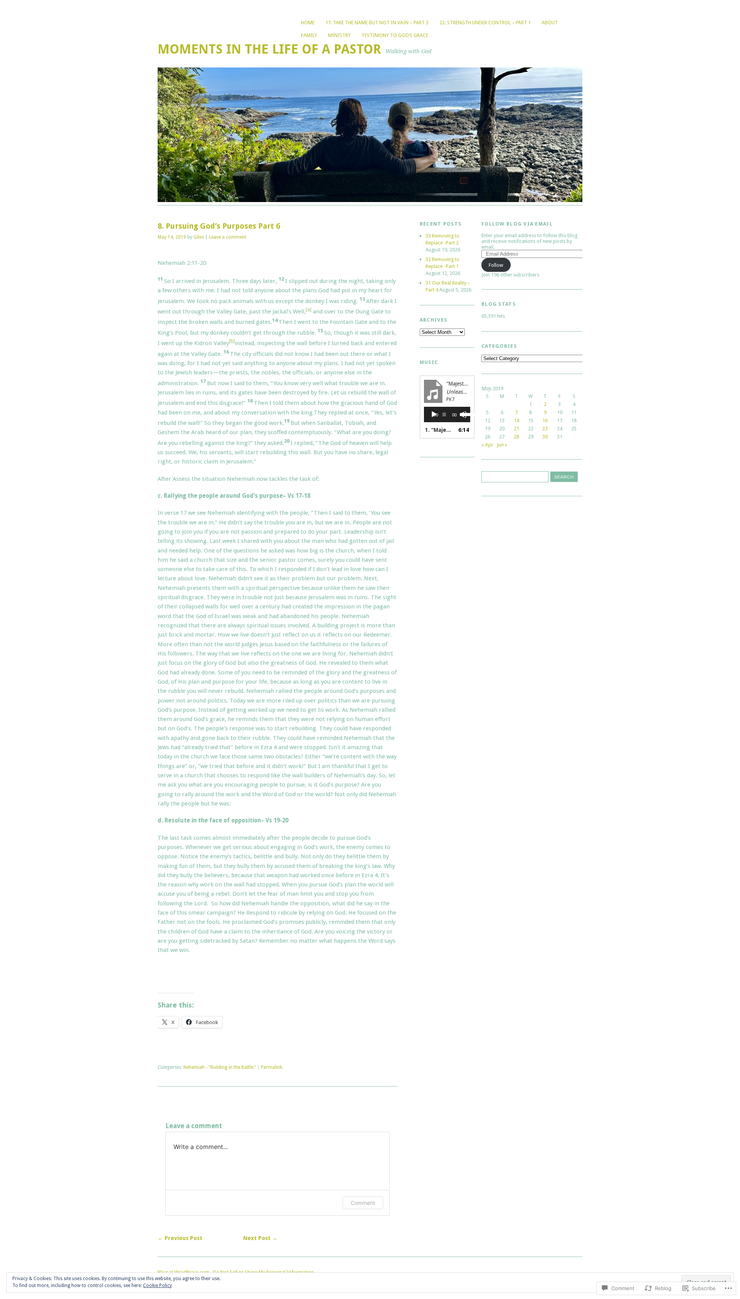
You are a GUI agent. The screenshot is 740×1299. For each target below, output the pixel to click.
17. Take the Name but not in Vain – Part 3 (377, 22)
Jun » (502, 445)
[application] (447, 414)
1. (439, 430)
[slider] (463, 414)
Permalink (271, 1067)
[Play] (434, 414)
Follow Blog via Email (517, 224)
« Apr (487, 445)
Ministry (339, 35)
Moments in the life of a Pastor (269, 49)
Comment (363, 1203)
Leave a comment (227, 237)
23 (545, 428)
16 (545, 420)
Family (309, 35)
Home (307, 22)
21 (516, 428)
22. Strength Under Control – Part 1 (485, 22)
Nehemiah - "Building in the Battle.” (219, 1067)
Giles (198, 237)
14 (516, 420)
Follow (496, 265)
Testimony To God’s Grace (395, 35)
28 (516, 437)
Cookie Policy (157, 1285)
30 (545, 437)
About (550, 22)
